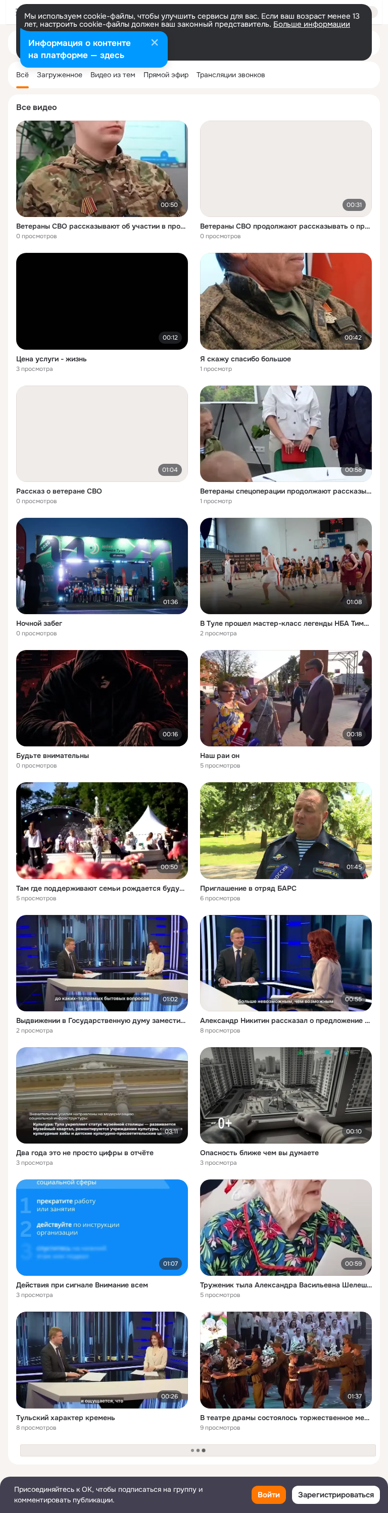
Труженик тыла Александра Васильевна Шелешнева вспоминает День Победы (286, 1284)
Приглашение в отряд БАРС (248, 888)
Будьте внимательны (52, 755)
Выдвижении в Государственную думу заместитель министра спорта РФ (102, 1020)
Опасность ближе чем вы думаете (259, 1152)
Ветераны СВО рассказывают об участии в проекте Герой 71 (102, 226)
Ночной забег (39, 623)
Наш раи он (219, 755)
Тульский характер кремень (65, 1417)
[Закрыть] (155, 43)
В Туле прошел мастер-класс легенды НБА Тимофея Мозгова (286, 623)
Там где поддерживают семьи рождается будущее (102, 888)
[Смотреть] (102, 169)
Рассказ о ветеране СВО (59, 491)
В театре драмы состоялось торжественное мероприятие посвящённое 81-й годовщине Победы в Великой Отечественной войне (286, 1417)
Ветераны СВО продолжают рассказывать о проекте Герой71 (286, 226)
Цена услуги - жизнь (51, 358)
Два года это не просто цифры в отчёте (85, 1152)
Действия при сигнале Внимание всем (82, 1284)
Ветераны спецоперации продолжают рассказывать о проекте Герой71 (286, 491)
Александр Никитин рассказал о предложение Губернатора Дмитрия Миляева (286, 1020)
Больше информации (311, 24)
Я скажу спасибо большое (245, 358)
